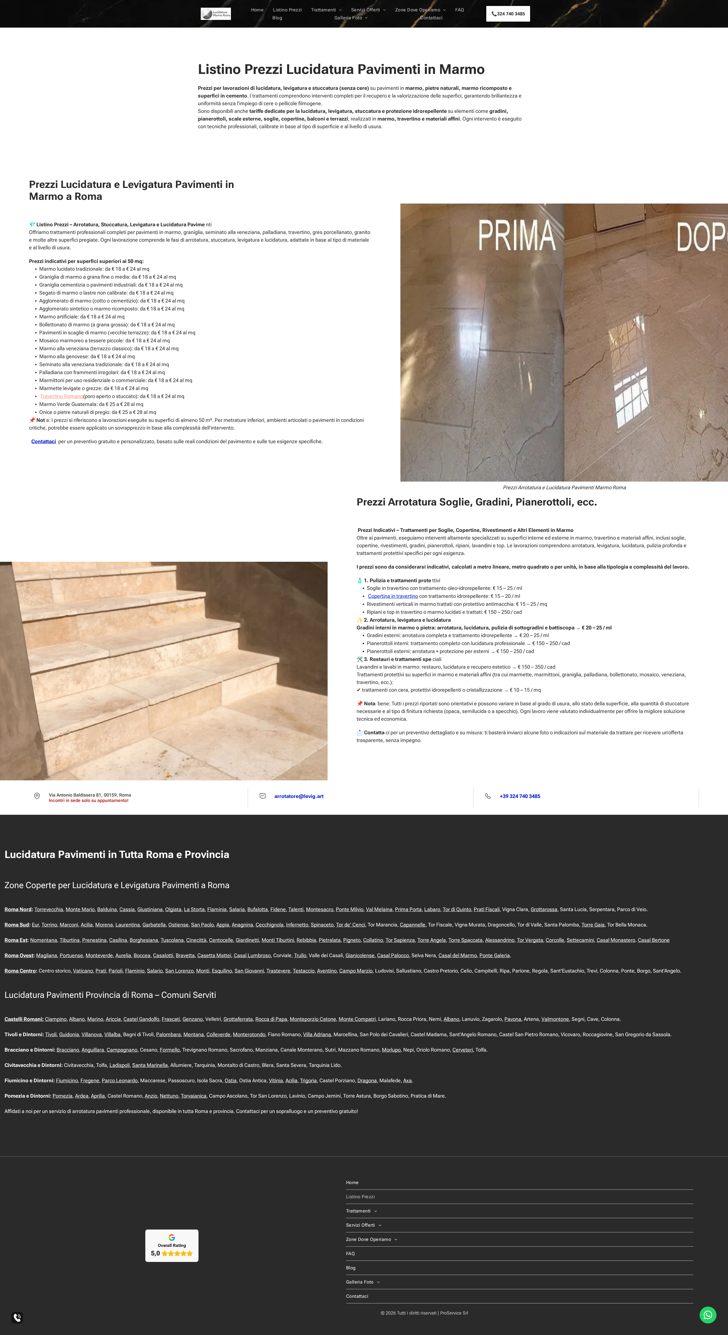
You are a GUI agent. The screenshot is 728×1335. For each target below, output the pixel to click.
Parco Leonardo (120, 1080)
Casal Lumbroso (252, 955)
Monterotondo (249, 1034)
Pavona (512, 1019)
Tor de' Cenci (350, 925)
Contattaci (43, 441)
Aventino (327, 971)
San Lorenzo (179, 971)
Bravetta (185, 955)
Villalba (112, 1034)
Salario (155, 971)
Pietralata (330, 940)
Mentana (193, 1034)
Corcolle (555, 940)
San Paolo (202, 925)
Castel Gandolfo (141, 1019)
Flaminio (134, 971)
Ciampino (56, 1019)
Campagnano (122, 1050)
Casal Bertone (654, 940)
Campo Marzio (356, 971)
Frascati (171, 1019)
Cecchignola (270, 925)
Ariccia (113, 1019)
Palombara (168, 1034)
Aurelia (123, 955)
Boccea (142, 955)
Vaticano (83, 971)
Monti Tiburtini (278, 940)
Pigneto (352, 940)
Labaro (432, 909)
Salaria (237, 909)
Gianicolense (360, 955)
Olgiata (173, 909)
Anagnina (242, 925)
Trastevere (278, 971)
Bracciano (68, 1050)
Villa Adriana (317, 1034)
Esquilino (222, 971)
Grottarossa (544, 909)
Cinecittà (196, 940)
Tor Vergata (530, 940)
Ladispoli (119, 1065)
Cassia (127, 909)
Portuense (71, 955)
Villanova (92, 1034)
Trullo (300, 955)
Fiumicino (67, 1080)
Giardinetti (247, 940)
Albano (77, 1019)
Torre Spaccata (465, 940)
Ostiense (178, 925)
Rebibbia (306, 940)
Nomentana (43, 940)
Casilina (118, 940)
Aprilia (98, 1096)
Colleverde (218, 1034)
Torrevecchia (48, 909)
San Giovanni (249, 971)
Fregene (89, 1080)
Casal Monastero (616, 940)
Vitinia (276, 1080)
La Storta (194, 909)
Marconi (69, 925)
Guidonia (69, 1034)
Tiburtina (70, 940)
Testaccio (304, 971)
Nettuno (169, 1096)
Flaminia (217, 909)
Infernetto (297, 925)
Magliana (46, 955)
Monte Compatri (357, 1019)
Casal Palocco (393, 955)
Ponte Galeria (494, 955)
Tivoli (51, 1034)
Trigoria (308, 1080)
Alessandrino (499, 940)
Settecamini (580, 940)
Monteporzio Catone (313, 1019)
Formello (170, 1050)
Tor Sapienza (400, 940)
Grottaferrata (238, 1019)
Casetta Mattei (214, 955)
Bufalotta (257, 909)
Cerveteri (462, 1050)
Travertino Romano (61, 396)
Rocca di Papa (271, 1019)
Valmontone (555, 1019)
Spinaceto (322, 925)
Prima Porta (408, 909)
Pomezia (63, 1096)
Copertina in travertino (393, 596)
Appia (222, 925)
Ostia (231, 1080)
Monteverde (99, 955)
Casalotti (163, 955)
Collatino (373, 940)
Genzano (193, 1019)
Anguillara (93, 1050)
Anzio (151, 1096)
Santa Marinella (150, 1065)
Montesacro (319, 909)
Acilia (87, 925)
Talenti (295, 909)
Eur (35, 925)
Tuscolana (172, 940)
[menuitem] (257, 10)
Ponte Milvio (349, 909)
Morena (104, 925)
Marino (95, 1019)
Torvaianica (193, 1096)
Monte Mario (80, 909)
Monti (202, 971)
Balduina (107, 909)
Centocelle (221, 940)
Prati (101, 971)
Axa (407, 1080)
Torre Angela (431, 940)
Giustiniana (150, 909)
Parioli (116, 971)
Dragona (367, 1080)
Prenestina (94, 940)
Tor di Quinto (457, 909)
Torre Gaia (593, 925)
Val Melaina (379, 909)
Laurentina (127, 925)
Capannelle (412, 925)
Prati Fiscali (487, 909)
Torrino (49, 925)
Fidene (278, 909)
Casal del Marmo (458, 955)
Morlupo (391, 1050)
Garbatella (154, 925)
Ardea (81, 1096)
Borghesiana (144, 940)
